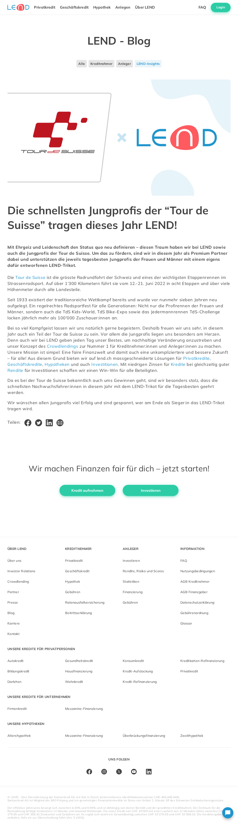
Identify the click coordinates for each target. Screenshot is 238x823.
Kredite (178, 364)
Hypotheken (57, 364)
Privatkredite (196, 358)
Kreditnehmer (101, 64)
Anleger (124, 64)
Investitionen (104, 364)
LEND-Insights (148, 64)
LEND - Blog (119, 40)
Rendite (15, 370)
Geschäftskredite (24, 364)
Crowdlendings (62, 346)
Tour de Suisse (30, 277)
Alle (81, 64)
